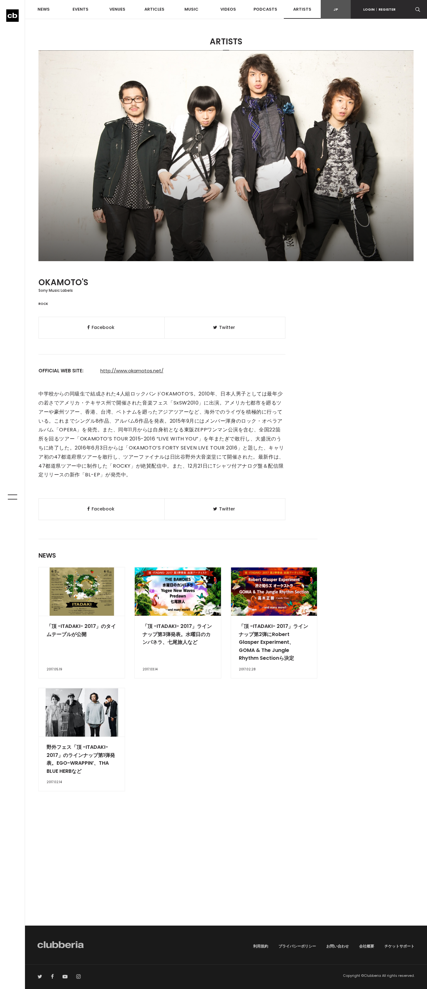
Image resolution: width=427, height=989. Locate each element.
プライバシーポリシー (297, 946)
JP (336, 9)
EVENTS (80, 9)
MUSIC (191, 9)
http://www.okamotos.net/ (131, 370)
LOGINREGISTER (379, 9)
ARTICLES (154, 9)
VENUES (117, 9)
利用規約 (260, 946)
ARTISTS (302, 9)
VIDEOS (228, 9)
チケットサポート (399, 946)
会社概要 (366, 946)
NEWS (44, 9)
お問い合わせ (337, 946)
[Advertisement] (226, 872)
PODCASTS (265, 9)
